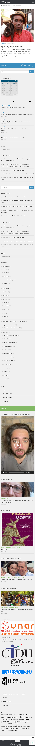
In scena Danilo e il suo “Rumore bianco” (24, 174)
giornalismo (5, 722)
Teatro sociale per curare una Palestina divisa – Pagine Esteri (17, 159)
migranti (15, 726)
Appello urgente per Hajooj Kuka (12, 47)
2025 (15, 94)
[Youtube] (30, 65)
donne (12, 719)
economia (16, 719)
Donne (5, 371)
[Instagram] (28, 65)
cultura (12, 717)
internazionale (20, 724)
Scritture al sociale (6, 105)
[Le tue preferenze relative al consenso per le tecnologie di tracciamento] (32, 743)
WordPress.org (6, 401)
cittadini (8, 717)
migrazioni (19, 726)
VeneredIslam (7, 364)
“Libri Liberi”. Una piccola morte (8, 550)
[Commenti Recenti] (22, 101)
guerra (27, 722)
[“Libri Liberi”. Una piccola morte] (17, 529)
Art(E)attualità (6, 266)
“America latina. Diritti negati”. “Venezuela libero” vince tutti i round (16, 579)
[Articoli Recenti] (5, 101)
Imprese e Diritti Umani (9, 346)
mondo (27, 726)
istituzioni (26, 724)
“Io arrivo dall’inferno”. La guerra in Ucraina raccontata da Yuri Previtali (17, 114)
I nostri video (6, 288)
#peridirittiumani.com (8, 715)
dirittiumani (28, 717)
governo (23, 722)
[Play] (3, 473)
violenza (12, 730)
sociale (24, 728)
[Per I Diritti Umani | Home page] (7, 2)
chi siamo (5, 697)
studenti (7, 730)
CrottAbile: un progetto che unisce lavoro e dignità (13, 107)
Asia (5, 309)
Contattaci (5, 705)
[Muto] (29, 473)
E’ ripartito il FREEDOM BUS (7, 161)
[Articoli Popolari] (13, 101)
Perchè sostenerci (7, 701)
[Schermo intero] (31, 473)
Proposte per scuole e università (12, 328)
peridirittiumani (10, 728)
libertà (8, 726)
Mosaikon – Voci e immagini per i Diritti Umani (14, 694)
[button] (17, 445)
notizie (3, 728)
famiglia (22, 719)
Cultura (4, 270)
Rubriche (5, 332)
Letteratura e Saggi (8, 280)
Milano (23, 726)
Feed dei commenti (7, 397)
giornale (26, 719)
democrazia (16, 717)
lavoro (30, 724)
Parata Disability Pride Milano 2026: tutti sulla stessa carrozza (15, 122)
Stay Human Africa (8, 360)
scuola (21, 728)
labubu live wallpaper (8, 174)
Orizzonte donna (8, 353)
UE (9, 730)
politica (16, 728)
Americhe (6, 306)
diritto (9, 719)
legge (5, 726)
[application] (17, 445)
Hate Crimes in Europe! (9, 342)
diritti (22, 717)
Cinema (6, 272)
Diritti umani (4, 719)
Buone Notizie (7, 339)
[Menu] (33, 2)
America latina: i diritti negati (11, 335)
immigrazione (4, 724)
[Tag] (30, 101)
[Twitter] (25, 65)
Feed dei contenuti (7, 393)
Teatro (5, 283)
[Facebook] (22, 65)
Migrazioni (5, 295)
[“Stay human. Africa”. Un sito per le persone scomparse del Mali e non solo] (17, 598)
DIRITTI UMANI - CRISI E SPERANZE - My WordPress (15, 164)
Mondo (3, 44)
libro (11, 726)
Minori (5, 379)
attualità (3, 717)
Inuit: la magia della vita (18, 170)
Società (3, 120)
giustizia (18, 722)
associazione (24, 714)
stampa (3, 731)
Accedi (4, 390)
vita (16, 730)
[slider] (16, 472)
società (28, 728)
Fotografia (6, 276)
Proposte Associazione (8, 325)
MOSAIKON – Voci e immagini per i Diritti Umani (14, 321)
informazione (11, 724)
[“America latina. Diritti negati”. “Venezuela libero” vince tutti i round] (17, 568)
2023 (4, 94)
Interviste (5, 292)
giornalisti (12, 722)
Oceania (6, 316)
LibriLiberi (6, 349)
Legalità (6, 375)
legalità (2, 726)
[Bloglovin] (33, 65)
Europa (5, 313)
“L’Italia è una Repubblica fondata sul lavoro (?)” (12, 138)
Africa (5, 302)
